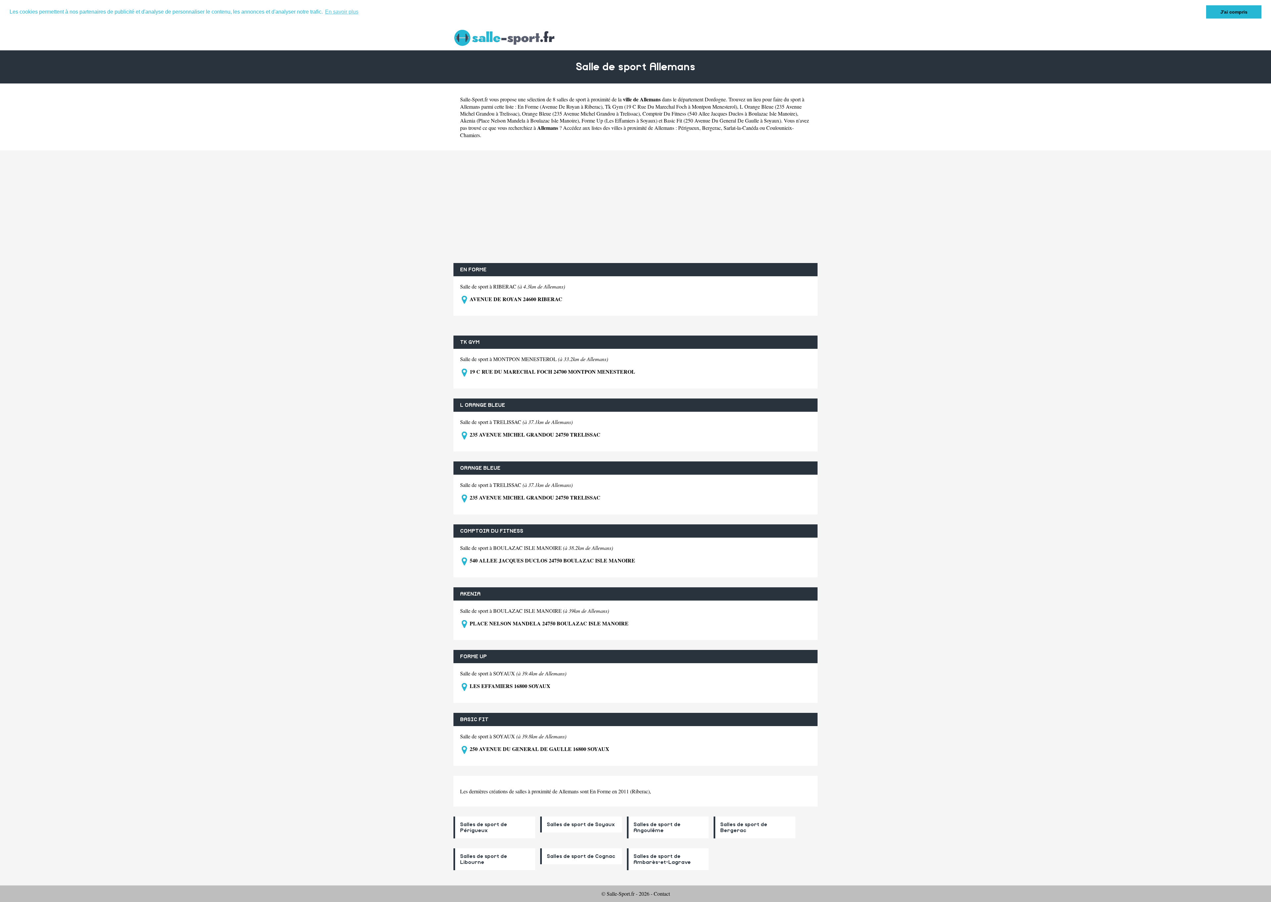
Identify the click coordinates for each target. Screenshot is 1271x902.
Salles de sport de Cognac (581, 856)
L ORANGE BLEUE (482, 405)
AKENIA (470, 594)
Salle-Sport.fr (474, 99)
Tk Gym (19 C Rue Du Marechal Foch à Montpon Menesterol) (671, 106)
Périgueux (688, 127)
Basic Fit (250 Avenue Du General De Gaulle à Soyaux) (722, 120)
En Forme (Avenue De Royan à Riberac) (560, 106)
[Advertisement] (635, 206)
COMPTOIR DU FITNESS (491, 531)
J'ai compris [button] (1233, 12)
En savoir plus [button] (341, 12)
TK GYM (470, 342)
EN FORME (473, 269)
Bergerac (711, 127)
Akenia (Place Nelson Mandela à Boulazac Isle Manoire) (519, 120)
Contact (662, 893)
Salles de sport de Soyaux (581, 824)
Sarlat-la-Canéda (741, 127)
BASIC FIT (474, 719)
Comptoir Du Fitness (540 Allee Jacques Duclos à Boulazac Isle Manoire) (719, 113)
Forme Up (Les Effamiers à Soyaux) (619, 120)
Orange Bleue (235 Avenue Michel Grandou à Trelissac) (581, 113)
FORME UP (473, 656)
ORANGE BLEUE (480, 468)
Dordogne (715, 99)
